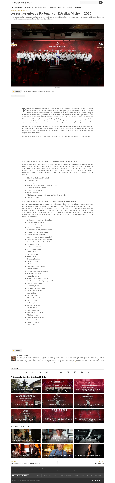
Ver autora (78, 362)
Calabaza (65, 470)
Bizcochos (43, 470)
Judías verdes (71, 468)
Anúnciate (37, 475)
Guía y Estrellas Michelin (18, 96)
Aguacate (75, 470)
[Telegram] (40, 372)
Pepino (61, 468)
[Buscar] (101, 2)
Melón (65, 468)
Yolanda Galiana (23, 355)
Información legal (54, 475)
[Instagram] (68, 372)
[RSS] (82, 372)
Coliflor (70, 470)
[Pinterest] (61, 372)
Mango (57, 468)
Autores (45, 475)
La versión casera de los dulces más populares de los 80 (25, 463)
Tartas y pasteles (36, 470)
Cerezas (82, 468)
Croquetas (49, 470)
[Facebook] (47, 372)
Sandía (77, 468)
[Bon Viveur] (22, 2)
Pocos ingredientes (57, 470)
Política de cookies (80, 475)
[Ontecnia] (97, 481)
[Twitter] (54, 372)
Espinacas (81, 470)
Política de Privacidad (67, 475)
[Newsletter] (89, 372)
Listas (86, 470)
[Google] (26, 372)
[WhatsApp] (33, 372)
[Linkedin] (75, 372)
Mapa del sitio (98, 475)
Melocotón (51, 468)
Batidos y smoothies (43, 468)
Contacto (89, 475)
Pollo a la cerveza (99, 463)
